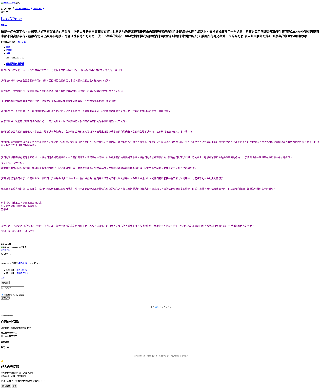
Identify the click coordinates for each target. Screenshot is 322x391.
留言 (27, 263)
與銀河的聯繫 (15, 64)
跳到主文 (5, 25)
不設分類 (22, 42)
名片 (8, 53)
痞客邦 (21, 263)
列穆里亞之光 (23, 273)
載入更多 (5, 283)
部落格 (9, 50)
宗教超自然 (22, 270)
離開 (14, 386)
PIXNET (142, 356)
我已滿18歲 (6, 386)
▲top (3, 278)
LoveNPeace (11, 18)
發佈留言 (5, 298)
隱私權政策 (175, 356)
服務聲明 (185, 356)
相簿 (8, 47)
